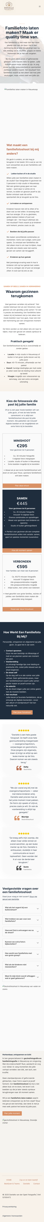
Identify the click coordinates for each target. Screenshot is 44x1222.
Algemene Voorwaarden (12, 1216)
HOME (9, 1180)
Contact (36, 1184)
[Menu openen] (40, 6)
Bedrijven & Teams (12, 1184)
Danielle (26, 1184)
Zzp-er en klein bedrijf (28, 1180)
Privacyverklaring (9, 1207)
